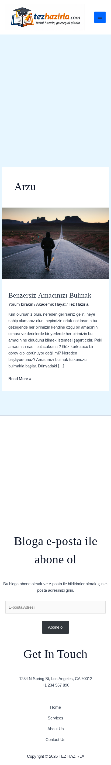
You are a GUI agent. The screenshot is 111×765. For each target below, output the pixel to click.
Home (55, 707)
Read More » (19, 378)
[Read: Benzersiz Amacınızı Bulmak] (55, 242)
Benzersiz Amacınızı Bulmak (49, 295)
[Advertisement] (55, 92)
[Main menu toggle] (100, 17)
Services (55, 718)
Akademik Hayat (50, 304)
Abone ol (55, 627)
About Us (55, 728)
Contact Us (55, 739)
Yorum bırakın (20, 304)
